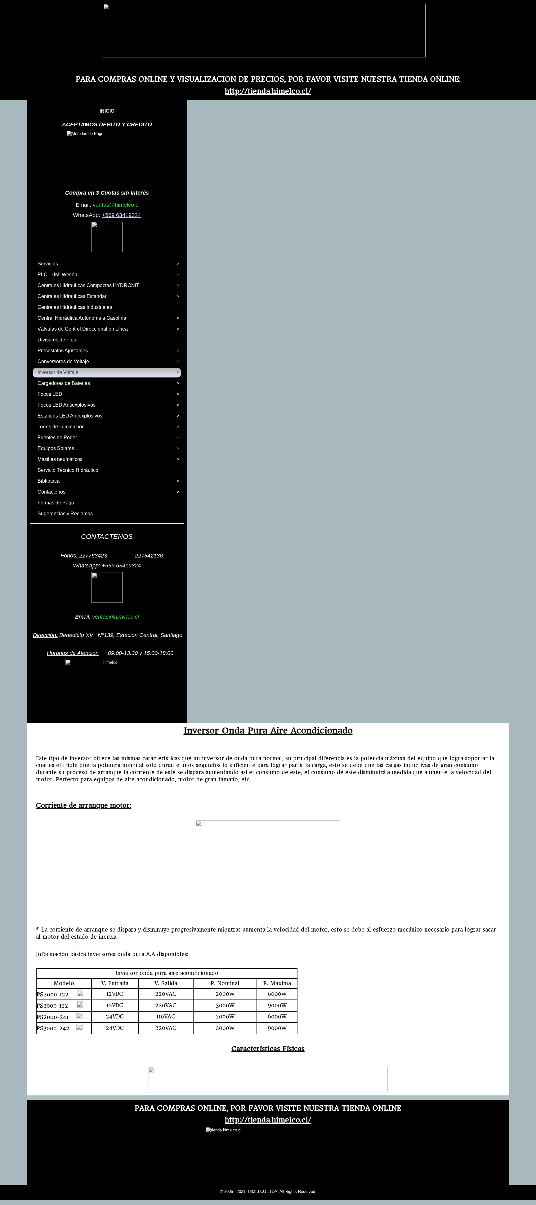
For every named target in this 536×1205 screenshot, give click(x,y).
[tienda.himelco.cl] (264, 56)
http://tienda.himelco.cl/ (268, 91)
